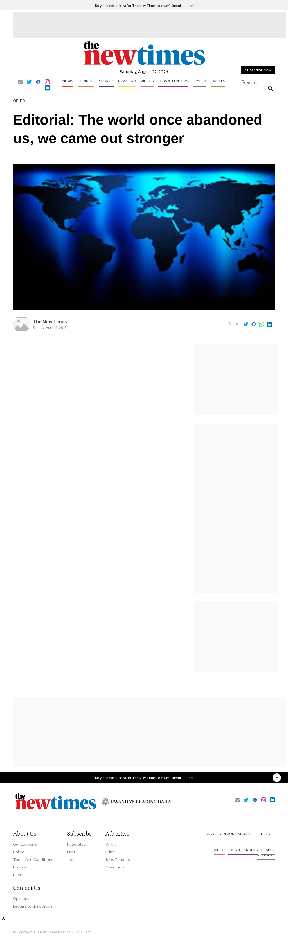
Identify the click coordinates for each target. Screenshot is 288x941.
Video (219, 850)
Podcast (266, 855)
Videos (147, 80)
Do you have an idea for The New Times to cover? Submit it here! (144, 6)
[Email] (20, 82)
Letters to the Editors (33, 906)
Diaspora (127, 80)
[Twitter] (29, 82)
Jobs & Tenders (173, 80)
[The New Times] (144, 64)
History (19, 867)
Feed (17, 874)
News (67, 80)
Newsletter (77, 844)
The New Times (50, 321)
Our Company (25, 844)
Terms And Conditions (33, 859)
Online (111, 844)
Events (218, 80)
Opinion (227, 833)
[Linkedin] (47, 88)
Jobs (71, 859)
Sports (106, 80)
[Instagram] (47, 82)
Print (71, 852)
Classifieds (114, 867)
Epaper (199, 80)
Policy (18, 852)
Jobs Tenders (117, 859)
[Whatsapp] (261, 324)
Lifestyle (265, 833)
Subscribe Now (258, 70)
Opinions (86, 80)
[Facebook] (38, 82)
